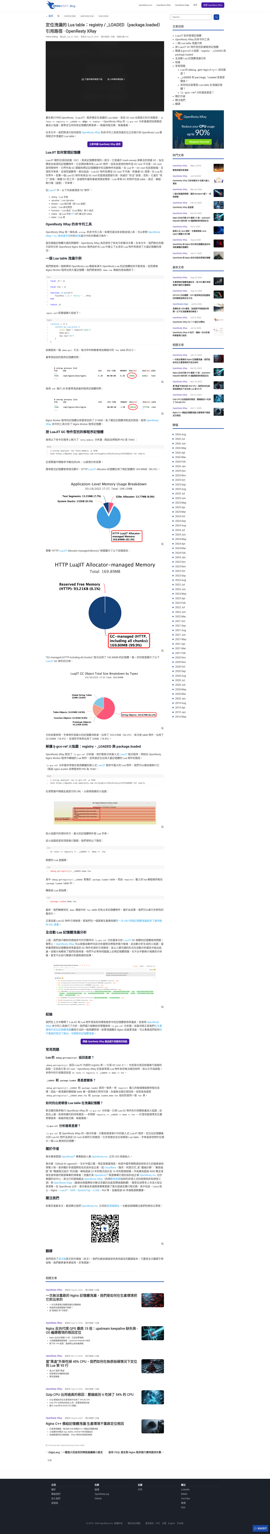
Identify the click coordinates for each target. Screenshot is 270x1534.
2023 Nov (180, 566)
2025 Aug (180, 489)
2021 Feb (180, 653)
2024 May (180, 539)
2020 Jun (180, 684)
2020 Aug (180, 675)
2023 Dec (180, 561)
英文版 (62, 1258)
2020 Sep (180, 671)
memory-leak (70, 16)
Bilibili (184, 1494)
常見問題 (180, 65)
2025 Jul (180, 493)
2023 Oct (180, 570)
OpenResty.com (145, 5)
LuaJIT (52, 190)
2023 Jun (180, 589)
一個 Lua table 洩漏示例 (188, 43)
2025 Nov (180, 475)
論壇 (97, 1489)
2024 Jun (180, 534)
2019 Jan (180, 712)
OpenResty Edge (182, 5)
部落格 (54, 1503)
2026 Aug (180, 434)
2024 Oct (180, 516)
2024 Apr (180, 543)
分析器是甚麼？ (197, 92)
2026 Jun (180, 443)
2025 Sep (180, 484)
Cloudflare (110, 1167)
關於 (53, 1489)
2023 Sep (180, 575)
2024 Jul (180, 530)
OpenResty (68, 1156)
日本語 (180, 1523)
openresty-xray (87, 16)
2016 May (180, 716)
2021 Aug (180, 630)
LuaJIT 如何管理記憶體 (188, 35)
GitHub (98, 1498)
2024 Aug (180, 525)
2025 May (180, 502)
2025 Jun (180, 498)
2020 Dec (180, 657)
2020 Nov (180, 661)
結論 (177, 62)
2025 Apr (180, 507)
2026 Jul (180, 438)
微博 (183, 1503)
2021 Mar (180, 648)
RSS (183, 1507)
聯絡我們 (55, 1494)
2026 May (180, 448)
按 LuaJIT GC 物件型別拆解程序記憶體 (197, 47)
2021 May (180, 639)
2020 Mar (180, 693)
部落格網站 (113, 1205)
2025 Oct (180, 479)
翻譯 (177, 103)
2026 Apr (180, 452)
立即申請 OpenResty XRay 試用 (105, 144)
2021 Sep (180, 625)
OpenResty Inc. (100, 1156)
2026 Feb (180, 461)
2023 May (180, 593)
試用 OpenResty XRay (212, 5)
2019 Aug (180, 703)
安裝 (78, 235)
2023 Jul (180, 584)
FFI (73, 214)
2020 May (180, 689)
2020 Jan (180, 698)
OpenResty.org (102, 1494)
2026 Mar (180, 457)
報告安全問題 (134, 1523)
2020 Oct (180, 666)
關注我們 (180, 100)
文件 (195, 5)
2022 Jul (180, 607)
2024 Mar (180, 548)
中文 (158, 1523)
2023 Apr (180, 598)
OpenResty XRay (163, 5)
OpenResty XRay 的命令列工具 (192, 39)
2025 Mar (180, 511)
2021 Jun (180, 634)
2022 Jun (180, 611)
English (171, 1523)
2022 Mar (180, 616)
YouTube (185, 1498)
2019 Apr (180, 707)
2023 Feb (180, 602)
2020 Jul (180, 680)
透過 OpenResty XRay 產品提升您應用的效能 (105, 1041)
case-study (103, 16)
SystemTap (84, 1190)
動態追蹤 (115, 1178)
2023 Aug (180, 580)
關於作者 (180, 96)
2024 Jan (180, 557)
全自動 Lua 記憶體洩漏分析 (190, 58)
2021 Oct (180, 621)
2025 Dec (180, 470)
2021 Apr (180, 643)
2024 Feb (180, 552)
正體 (164, 1523)
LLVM (96, 1190)
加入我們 (55, 1498)
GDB (72, 1190)
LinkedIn (185, 1489)
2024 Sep (180, 520)
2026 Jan (180, 466)
